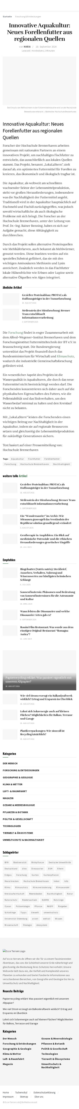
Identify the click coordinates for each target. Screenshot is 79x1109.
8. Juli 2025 (25, 584)
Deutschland (11, 868)
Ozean (8, 906)
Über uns (39, 1096)
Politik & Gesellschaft (18, 819)
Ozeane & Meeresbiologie (19, 805)
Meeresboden (35, 893)
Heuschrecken (12, 881)
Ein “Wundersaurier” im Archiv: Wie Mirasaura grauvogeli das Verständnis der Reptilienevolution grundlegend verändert (45, 519)
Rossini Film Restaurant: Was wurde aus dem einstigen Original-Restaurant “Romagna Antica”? (46, 631)
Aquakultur (17, 458)
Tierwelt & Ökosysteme (18, 833)
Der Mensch (10, 763)
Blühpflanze (37, 862)
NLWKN (45, 900)
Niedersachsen (29, 900)
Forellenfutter (52, 458)
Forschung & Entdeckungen (28, 16)
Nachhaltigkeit (61, 464)
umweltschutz (51, 912)
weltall (46, 918)
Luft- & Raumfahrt (15, 791)
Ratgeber (62, 906)
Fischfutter (34, 458)
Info (66, 881)
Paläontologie (23, 906)
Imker (57, 881)
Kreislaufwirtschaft (14, 893)
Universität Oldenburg (16, 918)
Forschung (15, 332)
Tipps (23, 912)
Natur (70, 893)
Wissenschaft (11, 925)
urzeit (35, 918)
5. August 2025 (26, 528)
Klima (7, 887)
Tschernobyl (21, 1092)
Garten (35, 875)
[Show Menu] (4, 5)
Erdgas (8, 875)
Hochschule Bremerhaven (34, 464)
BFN (7, 862)
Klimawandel (62, 887)
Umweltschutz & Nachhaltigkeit (23, 839)
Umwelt (35, 912)
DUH (50, 868)
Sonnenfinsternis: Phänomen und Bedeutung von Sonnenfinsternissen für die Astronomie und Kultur (47, 596)
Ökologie (27, 925)
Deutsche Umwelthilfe (60, 862)
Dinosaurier (37, 868)
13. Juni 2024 (26, 639)
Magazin (8, 798)
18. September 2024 (46, 46)
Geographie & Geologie (18, 777)
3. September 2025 (30, 322)
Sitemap (24, 1096)
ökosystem (42, 925)
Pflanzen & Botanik (15, 812)
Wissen (58, 918)
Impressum (8, 1096)
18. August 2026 (29, 303)
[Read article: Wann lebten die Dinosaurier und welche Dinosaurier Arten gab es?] (10, 615)
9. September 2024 (28, 619)
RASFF (50, 906)
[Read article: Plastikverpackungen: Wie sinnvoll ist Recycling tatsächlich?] (10, 734)
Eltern (60, 868)
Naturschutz (11, 900)
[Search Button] (74, 5)
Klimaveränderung (42, 887)
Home (6, 1092)
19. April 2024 (26, 604)
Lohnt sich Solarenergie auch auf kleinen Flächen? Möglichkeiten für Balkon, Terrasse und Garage (46, 715)
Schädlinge (10, 912)
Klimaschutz (65, 356)
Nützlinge (59, 900)
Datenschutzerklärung (44, 1092)
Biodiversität (20, 862)
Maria (27, 46)
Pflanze (38, 906)
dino (24, 868)
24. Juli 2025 (25, 547)
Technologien (12, 826)
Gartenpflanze (51, 875)
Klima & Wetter (12, 784)
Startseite (7, 16)
